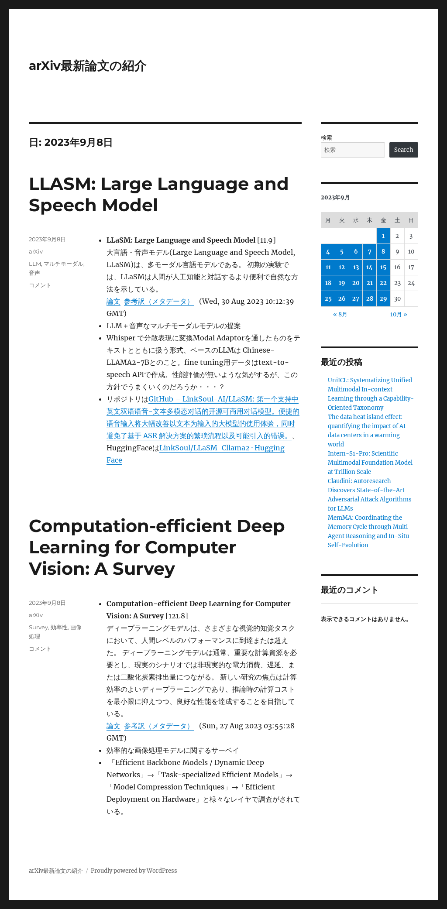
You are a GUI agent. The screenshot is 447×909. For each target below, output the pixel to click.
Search (403, 150)
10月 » (398, 314)
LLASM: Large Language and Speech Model (159, 194)
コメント (40, 284)
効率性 (59, 627)
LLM (35, 263)
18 (328, 283)
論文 (113, 301)
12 (342, 267)
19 (342, 283)
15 (383, 267)
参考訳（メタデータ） (159, 301)
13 (356, 267)
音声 (34, 272)
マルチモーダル (63, 263)
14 (369, 267)
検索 (326, 137)
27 (355, 298)
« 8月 (340, 314)
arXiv (36, 251)
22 (383, 283)
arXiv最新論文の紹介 (88, 65)
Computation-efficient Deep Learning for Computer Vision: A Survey (157, 547)
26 (342, 298)
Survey (38, 627)
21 (370, 283)
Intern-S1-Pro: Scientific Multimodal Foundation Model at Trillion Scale (370, 463)
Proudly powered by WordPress (134, 871)
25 (328, 298)
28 (369, 298)
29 (383, 298)
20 (356, 283)
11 (328, 267)
